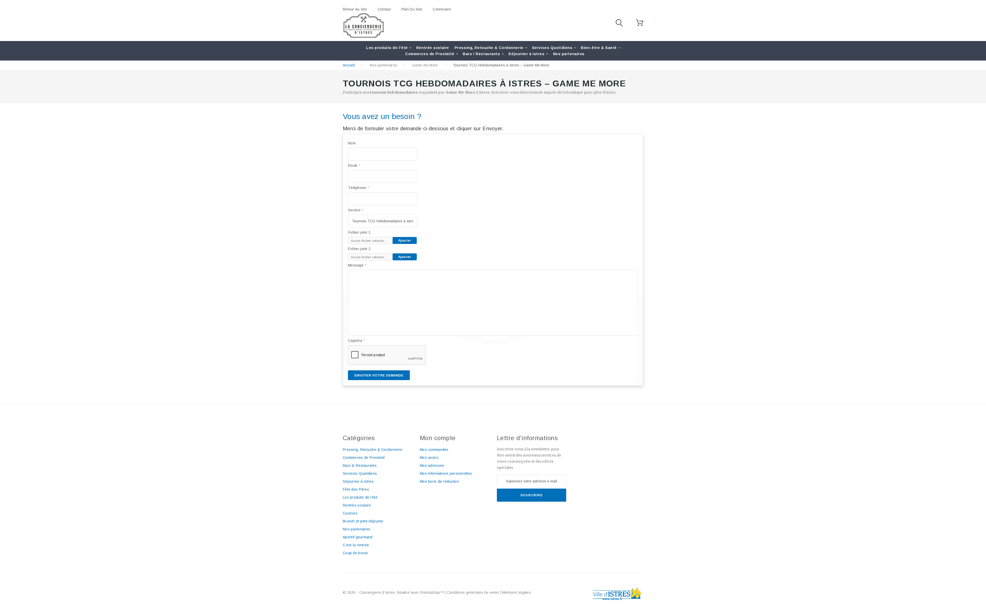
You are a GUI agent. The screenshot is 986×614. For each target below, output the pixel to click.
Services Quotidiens (552, 48)
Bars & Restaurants (360, 465)
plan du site (411, 9)
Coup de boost (355, 553)
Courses (350, 513)
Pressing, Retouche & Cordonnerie (489, 48)
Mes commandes (434, 450)
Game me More (425, 65)
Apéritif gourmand (358, 537)
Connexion (442, 9)
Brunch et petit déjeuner (363, 521)
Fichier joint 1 (359, 232)
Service (355, 210)
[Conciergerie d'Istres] (363, 25)
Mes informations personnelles (446, 473)
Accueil (349, 65)
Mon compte (438, 437)
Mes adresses (432, 465)
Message (357, 265)
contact (384, 9)
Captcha (356, 341)
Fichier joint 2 (359, 249)
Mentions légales (516, 592)
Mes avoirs (429, 457)
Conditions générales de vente (473, 592)
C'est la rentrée (356, 545)
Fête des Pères (356, 489)
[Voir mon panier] (639, 22)
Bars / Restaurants (481, 54)
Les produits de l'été (387, 48)
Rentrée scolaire (432, 48)
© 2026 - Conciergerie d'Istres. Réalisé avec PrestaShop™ (394, 592)
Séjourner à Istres (526, 54)
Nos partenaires (569, 54)
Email (354, 165)
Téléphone (358, 188)
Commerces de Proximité (429, 54)
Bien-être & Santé (599, 48)
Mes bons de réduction (439, 481)
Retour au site (355, 9)
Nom (352, 143)
